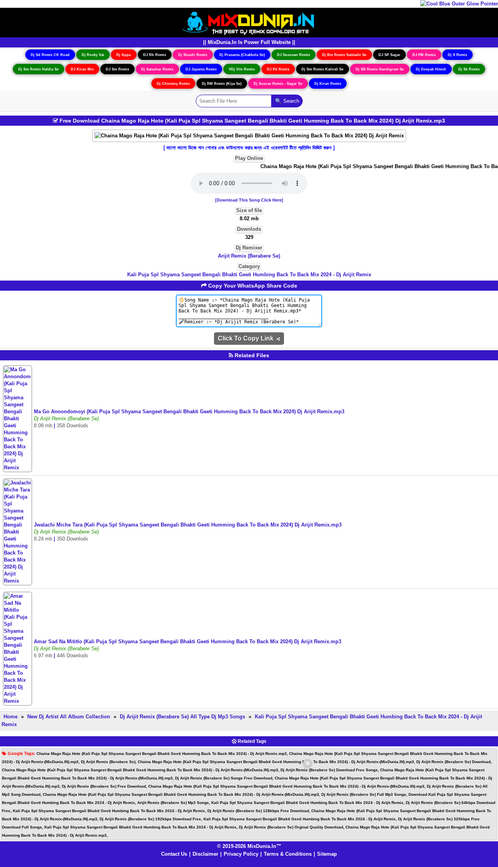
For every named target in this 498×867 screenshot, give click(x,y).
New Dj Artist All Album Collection (68, 717)
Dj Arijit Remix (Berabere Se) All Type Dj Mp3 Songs (182, 717)
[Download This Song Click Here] (249, 200)
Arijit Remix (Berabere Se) (249, 256)
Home (11, 717)
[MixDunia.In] (249, 22)
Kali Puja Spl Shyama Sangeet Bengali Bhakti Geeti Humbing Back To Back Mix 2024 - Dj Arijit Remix (249, 274)
